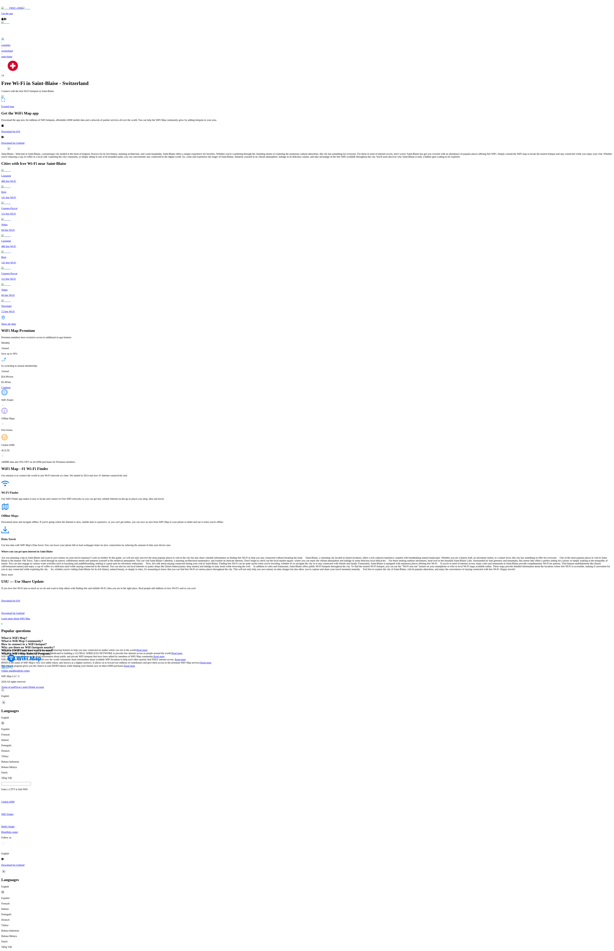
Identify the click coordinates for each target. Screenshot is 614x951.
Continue (6, 387)
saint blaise (6, 56)
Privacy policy (21, 687)
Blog (15, 670)
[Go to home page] (12, 5)
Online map (7, 670)
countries (5, 45)
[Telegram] (11, 668)
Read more (141, 650)
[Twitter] (3, 668)
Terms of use (7, 687)
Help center (24, 670)
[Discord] (7, 668)
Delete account (36, 687)
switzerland (7, 51)
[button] (307, 693)
